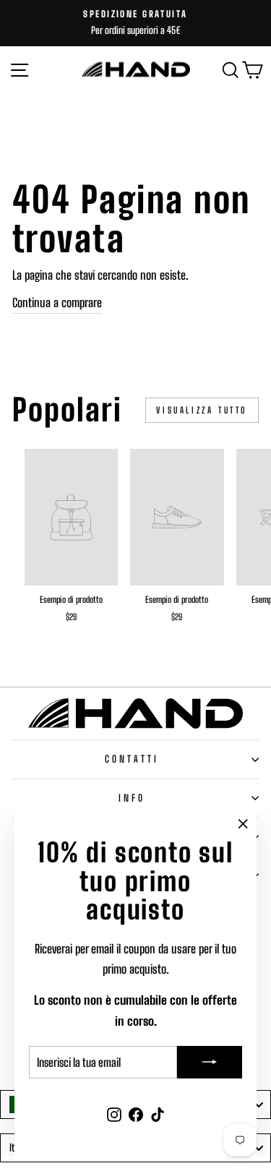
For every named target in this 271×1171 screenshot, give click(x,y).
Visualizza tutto (202, 410)
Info (132, 798)
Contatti (132, 759)
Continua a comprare (57, 303)
